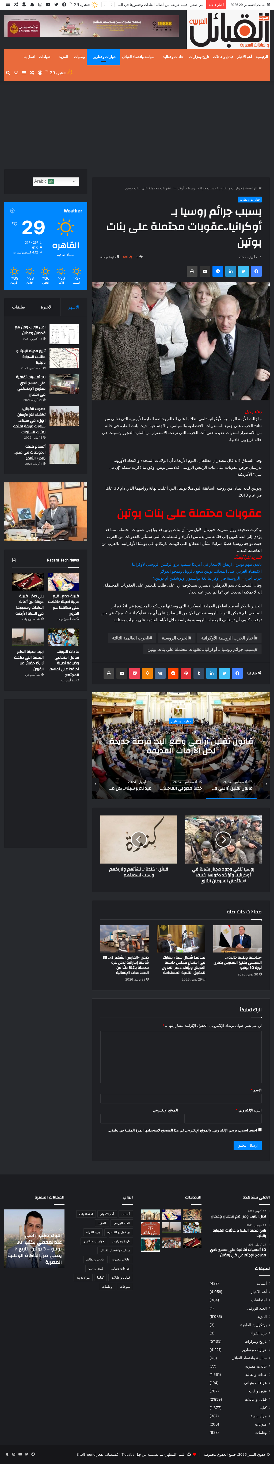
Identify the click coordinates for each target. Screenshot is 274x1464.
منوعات (261, 1424)
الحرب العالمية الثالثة (130, 638)
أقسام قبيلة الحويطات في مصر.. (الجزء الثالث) (29, 452)
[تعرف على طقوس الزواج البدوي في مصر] (171, 1242)
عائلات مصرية (256, 1366)
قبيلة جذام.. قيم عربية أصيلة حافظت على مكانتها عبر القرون (63, 605)
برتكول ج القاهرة (253, 1325)
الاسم (256, 1090)
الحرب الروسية (175, 638)
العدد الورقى (257, 1308)
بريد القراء (258, 1333)
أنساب (262, 1283)
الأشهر (73, 307)
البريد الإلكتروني (249, 1110)
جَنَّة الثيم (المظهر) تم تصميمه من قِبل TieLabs (156, 1454)
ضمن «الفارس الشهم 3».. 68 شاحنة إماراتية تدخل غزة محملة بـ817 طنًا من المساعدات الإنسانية (126, 965)
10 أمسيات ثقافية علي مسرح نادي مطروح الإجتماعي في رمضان (30, 386)
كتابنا (263, 1408)
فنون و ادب (258, 1391)
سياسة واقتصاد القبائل (138, 57)
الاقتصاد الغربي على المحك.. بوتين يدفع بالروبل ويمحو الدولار (211, 571)
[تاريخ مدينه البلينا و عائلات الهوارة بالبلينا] (64, 358)
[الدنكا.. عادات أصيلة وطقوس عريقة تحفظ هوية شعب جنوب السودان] (150, 1214)
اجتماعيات (259, 1300)
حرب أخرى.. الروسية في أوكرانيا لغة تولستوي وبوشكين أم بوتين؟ (207, 578)
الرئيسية (262, 57)
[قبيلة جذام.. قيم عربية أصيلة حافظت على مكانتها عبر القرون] (63, 582)
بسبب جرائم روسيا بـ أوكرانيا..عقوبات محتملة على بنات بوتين (201, 649)
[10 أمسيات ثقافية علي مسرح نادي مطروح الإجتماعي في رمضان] (64, 384)
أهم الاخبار (244, 57)
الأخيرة (46, 307)
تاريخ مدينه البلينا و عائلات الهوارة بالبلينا (30, 357)
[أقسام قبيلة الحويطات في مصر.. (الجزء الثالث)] (64, 454)
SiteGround (86, 1454)
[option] (181, 745)
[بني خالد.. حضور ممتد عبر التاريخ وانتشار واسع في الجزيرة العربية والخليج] (150, 1229)
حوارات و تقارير (104, 57)
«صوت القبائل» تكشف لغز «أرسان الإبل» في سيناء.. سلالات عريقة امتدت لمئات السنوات (29, 420)
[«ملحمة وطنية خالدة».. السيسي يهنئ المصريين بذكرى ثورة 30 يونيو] (237, 938)
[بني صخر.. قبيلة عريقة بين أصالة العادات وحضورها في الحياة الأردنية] (28, 582)
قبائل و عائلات (223, 57)
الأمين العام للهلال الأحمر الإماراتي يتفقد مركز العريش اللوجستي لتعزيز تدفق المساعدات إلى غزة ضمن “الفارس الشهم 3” (35, 1249)
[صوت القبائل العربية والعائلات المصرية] (228, 30)
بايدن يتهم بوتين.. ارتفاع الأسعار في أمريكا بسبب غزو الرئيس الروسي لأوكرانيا (197, 564)
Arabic (41, 181)
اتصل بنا (29, 57)
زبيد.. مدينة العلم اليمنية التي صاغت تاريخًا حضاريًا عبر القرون (29, 660)
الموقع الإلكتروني (165, 1110)
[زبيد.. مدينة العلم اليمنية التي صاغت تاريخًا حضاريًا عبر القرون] (28, 637)
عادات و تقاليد (173, 57)
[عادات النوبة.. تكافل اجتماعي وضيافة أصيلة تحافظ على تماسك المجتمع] (63, 637)
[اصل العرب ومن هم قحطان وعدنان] (64, 334)
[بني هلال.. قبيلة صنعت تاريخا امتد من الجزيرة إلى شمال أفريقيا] (192, 1214)
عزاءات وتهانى (255, 1383)
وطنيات (79, 57)
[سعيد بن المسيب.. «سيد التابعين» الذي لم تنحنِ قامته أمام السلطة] (150, 1244)
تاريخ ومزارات (199, 57)
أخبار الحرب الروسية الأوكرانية (228, 638)
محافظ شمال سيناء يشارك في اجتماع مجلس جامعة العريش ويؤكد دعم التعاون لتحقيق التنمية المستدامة (183, 965)
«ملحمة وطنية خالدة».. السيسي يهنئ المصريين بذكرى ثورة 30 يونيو (238, 962)
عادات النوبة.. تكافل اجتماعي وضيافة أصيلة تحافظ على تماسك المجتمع (64, 663)
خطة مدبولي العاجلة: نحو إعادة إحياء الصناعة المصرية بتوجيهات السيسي (181, 746)
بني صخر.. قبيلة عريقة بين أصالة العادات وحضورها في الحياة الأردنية (154, 4)
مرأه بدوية (258, 1416)
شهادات (45, 57)
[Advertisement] (137, 123)
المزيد (63, 57)
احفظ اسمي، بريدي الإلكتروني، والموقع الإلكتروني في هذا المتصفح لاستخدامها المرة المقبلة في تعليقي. (182, 1130)
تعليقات (18, 307)
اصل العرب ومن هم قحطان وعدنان (30, 330)
